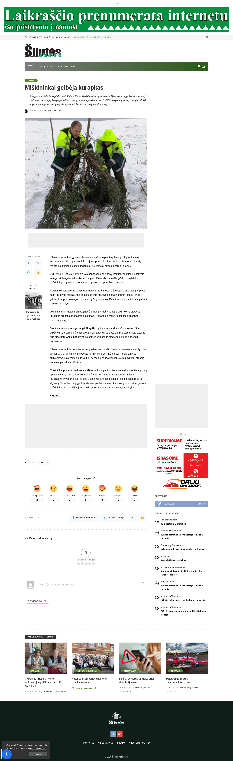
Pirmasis (44, 462)
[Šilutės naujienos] (43, 51)
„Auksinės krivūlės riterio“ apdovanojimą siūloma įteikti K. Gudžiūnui (43, 682)
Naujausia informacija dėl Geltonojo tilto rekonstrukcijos (181, 572)
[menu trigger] (32, 66)
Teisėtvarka (130, 671)
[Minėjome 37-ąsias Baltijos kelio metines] (33, 300)
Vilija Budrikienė (46, 691)
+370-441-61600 (34, 37)
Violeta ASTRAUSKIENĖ (86, 688)
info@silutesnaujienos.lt (59, 37)
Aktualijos (35, 671)
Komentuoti (61, 691)
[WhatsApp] (28, 272)
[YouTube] (206, 37)
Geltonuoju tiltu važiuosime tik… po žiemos (182, 549)
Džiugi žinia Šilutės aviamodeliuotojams (178, 681)
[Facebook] (203, 37)
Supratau (38, 754)
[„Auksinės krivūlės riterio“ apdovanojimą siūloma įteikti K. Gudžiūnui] (46, 658)
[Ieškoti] (203, 66)
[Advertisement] (86, 240)
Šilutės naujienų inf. (53, 110)
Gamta (31, 81)
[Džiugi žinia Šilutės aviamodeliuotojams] (187, 658)
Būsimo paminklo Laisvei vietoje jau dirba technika (182, 536)
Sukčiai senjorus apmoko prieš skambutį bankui (137, 681)
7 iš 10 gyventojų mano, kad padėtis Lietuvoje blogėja (184, 612)
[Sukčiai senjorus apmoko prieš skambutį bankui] (140, 658)
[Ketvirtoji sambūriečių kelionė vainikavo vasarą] (93, 658)
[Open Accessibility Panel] (7, 754)
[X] (38, 263)
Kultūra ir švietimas (87, 671)
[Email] (38, 272)
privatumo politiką (37, 748)
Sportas (175, 671)
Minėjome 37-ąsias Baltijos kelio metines (33, 315)
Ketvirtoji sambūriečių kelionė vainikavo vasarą (89, 681)
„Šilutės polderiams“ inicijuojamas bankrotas (183, 600)
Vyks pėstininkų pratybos (173, 523)
